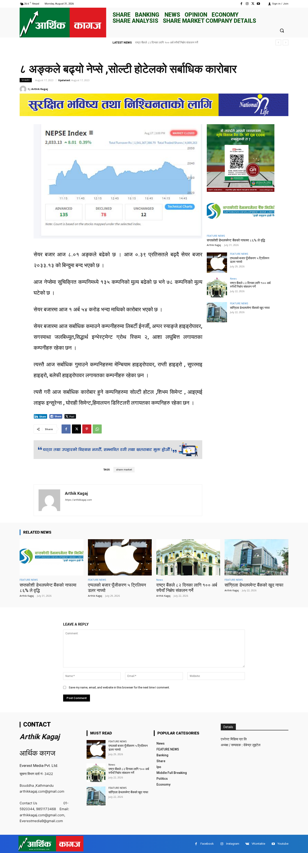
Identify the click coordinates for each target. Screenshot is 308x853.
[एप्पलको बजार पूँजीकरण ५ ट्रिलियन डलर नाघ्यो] (217, 262)
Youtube (283, 843)
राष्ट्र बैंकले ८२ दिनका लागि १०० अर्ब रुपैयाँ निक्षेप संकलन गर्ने (250, 285)
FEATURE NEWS (216, 235)
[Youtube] (258, 4)
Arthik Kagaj (39, 89)
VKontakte (258, 843)
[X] (253, 4)
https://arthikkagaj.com (78, 499)
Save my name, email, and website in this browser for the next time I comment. (119, 687)
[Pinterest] (86, 428)
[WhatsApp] (97, 428)
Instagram (232, 843)
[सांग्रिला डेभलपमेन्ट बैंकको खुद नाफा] (217, 312)
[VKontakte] (247, 844)
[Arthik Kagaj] (24, 89)
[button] (281, 30)
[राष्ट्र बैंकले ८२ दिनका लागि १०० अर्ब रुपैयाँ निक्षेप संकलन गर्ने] (217, 287)
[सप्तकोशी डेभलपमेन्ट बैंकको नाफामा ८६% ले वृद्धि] (240, 212)
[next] (285, 42)
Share (25, 80)
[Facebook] (241, 4)
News (233, 278)
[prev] (278, 42)
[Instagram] (247, 4)
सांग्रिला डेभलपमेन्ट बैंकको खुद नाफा (154, 42)
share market (124, 469)
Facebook (207, 843)
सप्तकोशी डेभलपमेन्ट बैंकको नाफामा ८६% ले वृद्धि (236, 240)
